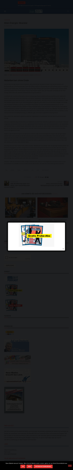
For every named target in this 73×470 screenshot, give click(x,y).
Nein (29, 466)
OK (23, 466)
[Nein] (70, 466)
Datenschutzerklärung (43, 466)
